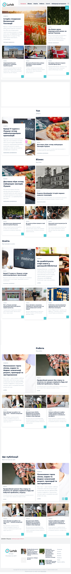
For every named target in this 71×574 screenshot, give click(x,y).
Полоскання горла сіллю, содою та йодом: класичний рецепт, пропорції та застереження (13, 370)
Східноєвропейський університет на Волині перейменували (9, 64)
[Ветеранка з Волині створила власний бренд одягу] (58, 52)
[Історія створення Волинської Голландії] (24, 26)
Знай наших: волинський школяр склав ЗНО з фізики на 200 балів (50, 562)
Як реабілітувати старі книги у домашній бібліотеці (47, 263)
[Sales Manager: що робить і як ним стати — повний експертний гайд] (13, 401)
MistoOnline (43, 571)
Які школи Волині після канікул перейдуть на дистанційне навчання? (35, 64)
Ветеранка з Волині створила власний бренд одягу (56, 63)
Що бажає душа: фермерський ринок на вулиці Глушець (57, 31)
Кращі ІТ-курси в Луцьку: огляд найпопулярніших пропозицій (12, 132)
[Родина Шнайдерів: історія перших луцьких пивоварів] (52, 185)
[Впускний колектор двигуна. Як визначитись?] (58, 212)
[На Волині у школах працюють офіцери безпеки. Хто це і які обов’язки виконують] (58, 294)
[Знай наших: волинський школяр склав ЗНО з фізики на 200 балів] (42, 562)
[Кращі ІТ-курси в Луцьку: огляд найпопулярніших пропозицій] (18, 266)
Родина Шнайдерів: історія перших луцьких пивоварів (51, 194)
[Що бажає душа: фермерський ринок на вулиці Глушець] (13, 212)
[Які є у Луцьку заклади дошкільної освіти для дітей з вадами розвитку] (13, 294)
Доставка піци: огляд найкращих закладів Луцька (13, 184)
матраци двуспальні (18, 538)
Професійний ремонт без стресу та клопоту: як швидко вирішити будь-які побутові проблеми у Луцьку (52, 382)
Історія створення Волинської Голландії (12, 21)
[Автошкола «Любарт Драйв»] (23, 560)
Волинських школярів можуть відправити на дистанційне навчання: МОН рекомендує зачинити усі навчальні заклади (50, 553)
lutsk (39, 283)
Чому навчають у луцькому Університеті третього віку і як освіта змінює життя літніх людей (35, 307)
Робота (5, 16)
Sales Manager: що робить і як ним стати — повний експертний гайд (12, 413)
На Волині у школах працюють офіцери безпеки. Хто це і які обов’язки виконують (57, 306)
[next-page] (66, 498)
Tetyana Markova (8, 42)
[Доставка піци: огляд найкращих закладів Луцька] (52, 136)
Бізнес (50, 27)
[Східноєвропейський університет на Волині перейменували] (13, 52)
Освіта (5, 126)
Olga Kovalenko (41, 201)
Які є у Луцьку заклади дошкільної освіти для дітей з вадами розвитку (12, 306)
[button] (68, 3)
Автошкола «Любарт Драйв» (32, 558)
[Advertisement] (35, 94)
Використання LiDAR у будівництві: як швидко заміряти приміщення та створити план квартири (33, 414)
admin (38, 390)
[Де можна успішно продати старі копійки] (35, 212)
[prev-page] (63, 498)
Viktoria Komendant (53, 42)
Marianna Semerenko (10, 152)
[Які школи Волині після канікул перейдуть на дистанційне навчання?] (35, 52)
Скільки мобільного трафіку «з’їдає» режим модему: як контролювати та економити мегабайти (56, 414)
